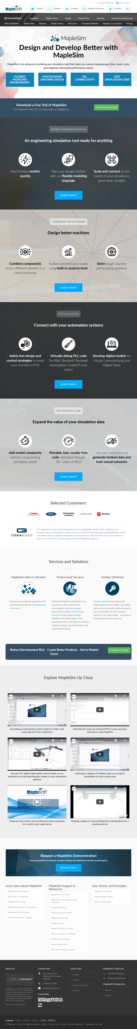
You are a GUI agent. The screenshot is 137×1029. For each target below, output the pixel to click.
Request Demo (68, 868)
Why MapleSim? (12, 24)
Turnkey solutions (102, 601)
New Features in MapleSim (18, 897)
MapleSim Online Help (59, 918)
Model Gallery (57, 24)
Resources (72, 24)
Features (42, 24)
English (18, 1020)
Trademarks (89, 1024)
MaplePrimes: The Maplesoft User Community (64, 901)
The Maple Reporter (116, 974)
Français (26, 1020)
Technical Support (57, 923)
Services (100, 18)
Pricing (129, 24)
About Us (10, 969)
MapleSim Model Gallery (103, 897)
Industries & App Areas (122, 18)
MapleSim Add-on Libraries (28, 577)
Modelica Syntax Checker (60, 939)
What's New (29, 24)
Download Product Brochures (19, 912)
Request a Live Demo (112, 24)
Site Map (98, 1024)
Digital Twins (52, 18)
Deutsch (35, 1020)
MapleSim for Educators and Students (22, 907)
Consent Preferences (76, 1024)
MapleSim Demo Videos (17, 902)
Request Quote (124, 3)
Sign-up (108, 990)
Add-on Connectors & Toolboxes (20, 918)
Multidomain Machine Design (68, 221)
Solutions (76, 980)
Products (76, 975)
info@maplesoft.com (51, 988)
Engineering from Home (60, 895)
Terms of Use (54, 1024)
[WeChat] (40, 1005)
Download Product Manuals (61, 913)
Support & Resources (81, 985)
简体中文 (51, 1020)
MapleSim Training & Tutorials (62, 929)
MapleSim (34, 18)
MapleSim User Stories (103, 891)
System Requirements (59, 944)
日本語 (43, 1020)
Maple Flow (83, 18)
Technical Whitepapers (102, 902)
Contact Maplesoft (106, 3)
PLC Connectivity (69, 314)
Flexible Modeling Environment (68, 129)
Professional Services (70, 577)
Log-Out (108, 995)
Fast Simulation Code (68, 410)
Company (76, 990)
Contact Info (44, 969)
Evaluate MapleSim (90, 24)
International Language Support (63, 950)
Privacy (63, 1024)
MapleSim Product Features (18, 891)
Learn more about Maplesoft (15, 1004)
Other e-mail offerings (116, 978)
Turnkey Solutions (112, 577)
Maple (68, 18)
